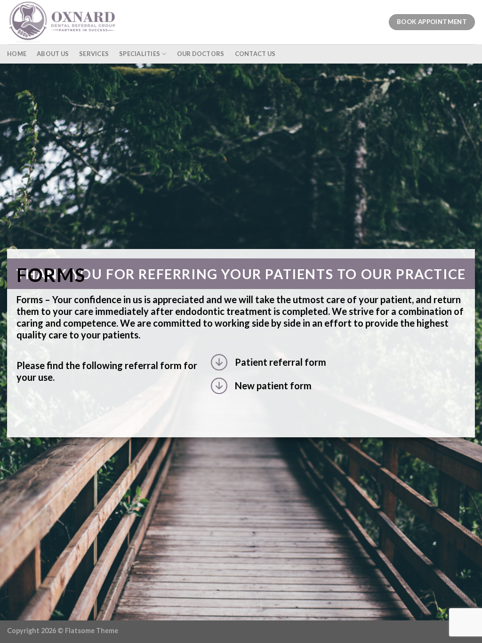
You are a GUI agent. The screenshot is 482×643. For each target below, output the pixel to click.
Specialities (139, 53)
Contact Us (255, 53)
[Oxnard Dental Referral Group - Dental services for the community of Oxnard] (66, 22)
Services (94, 53)
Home (16, 53)
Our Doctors (201, 53)
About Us (53, 53)
